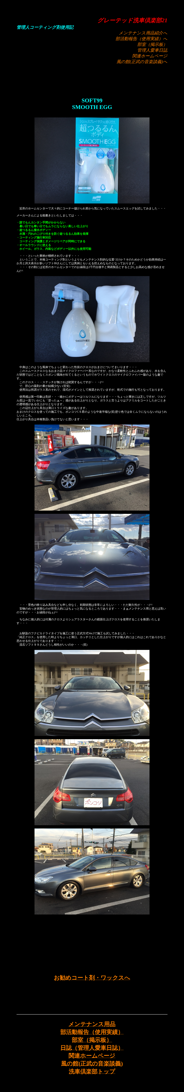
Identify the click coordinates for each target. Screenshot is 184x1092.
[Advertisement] (92, 82)
